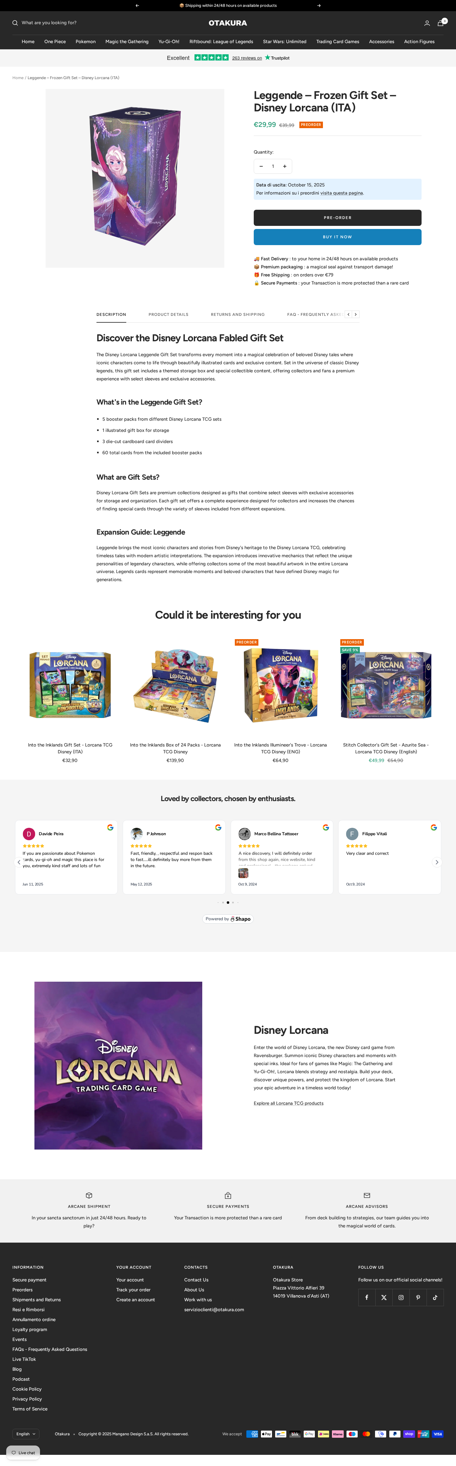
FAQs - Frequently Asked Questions (49, 1349)
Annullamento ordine (34, 1319)
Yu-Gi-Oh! (169, 41)
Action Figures (419, 41)
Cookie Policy (27, 1389)
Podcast (21, 1379)
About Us (194, 1290)
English (22, 1434)
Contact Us (196, 1280)
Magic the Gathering (127, 41)
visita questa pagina (341, 193)
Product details (169, 314)
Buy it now (337, 237)
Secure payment (29, 1280)
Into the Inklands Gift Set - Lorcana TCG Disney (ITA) (70, 748)
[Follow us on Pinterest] (418, 1297)
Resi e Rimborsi (28, 1309)
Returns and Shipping (238, 314)
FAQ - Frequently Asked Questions (329, 314)
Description (111, 314)
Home (28, 41)
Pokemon (86, 41)
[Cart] (440, 23)
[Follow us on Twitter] (383, 1297)
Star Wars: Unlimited (284, 41)
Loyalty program (29, 1329)
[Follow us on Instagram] (400, 1297)
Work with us (198, 1299)
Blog (17, 1369)
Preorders (22, 1290)
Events (19, 1339)
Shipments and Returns (36, 1299)
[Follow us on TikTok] (435, 1297)
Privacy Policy (27, 1399)
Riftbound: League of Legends (221, 41)
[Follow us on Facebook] (366, 1297)
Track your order (133, 1290)
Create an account (135, 1299)
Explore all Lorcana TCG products (289, 1103)
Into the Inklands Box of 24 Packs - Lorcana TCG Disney (175, 748)
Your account (130, 1280)
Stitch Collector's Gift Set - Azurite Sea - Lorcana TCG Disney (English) (386, 748)
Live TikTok (24, 1359)
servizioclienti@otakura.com (214, 1309)
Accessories (381, 41)
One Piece (55, 41)
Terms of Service (29, 1409)
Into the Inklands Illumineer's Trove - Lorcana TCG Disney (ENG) (280, 748)
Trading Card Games (337, 41)
